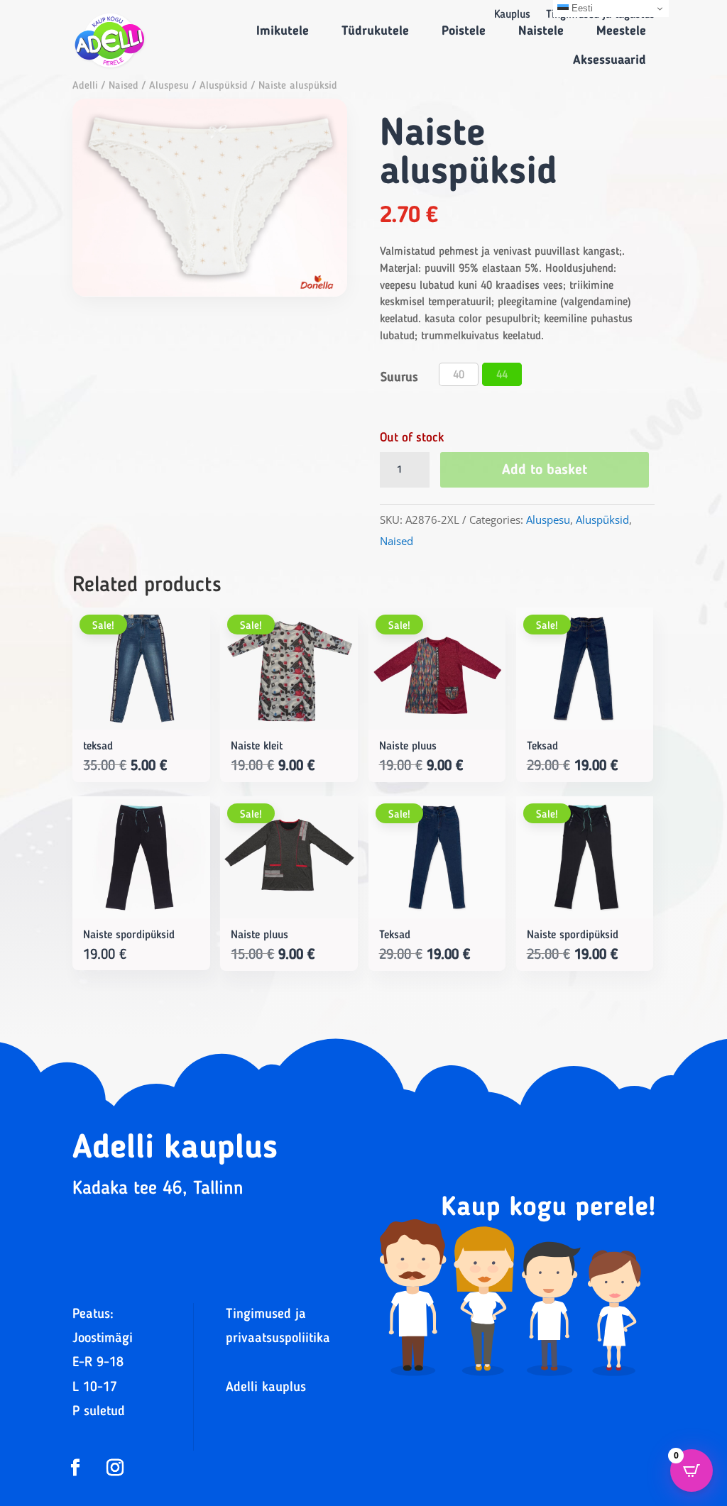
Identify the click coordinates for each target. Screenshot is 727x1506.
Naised (123, 86)
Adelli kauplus (266, 1388)
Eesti (581, 8)
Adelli (85, 86)
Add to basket (544, 470)
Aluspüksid (223, 86)
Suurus (399, 377)
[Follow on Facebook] (75, 1468)
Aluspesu (169, 86)
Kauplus (512, 15)
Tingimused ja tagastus (600, 15)
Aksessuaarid (609, 60)
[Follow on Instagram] (115, 1468)
